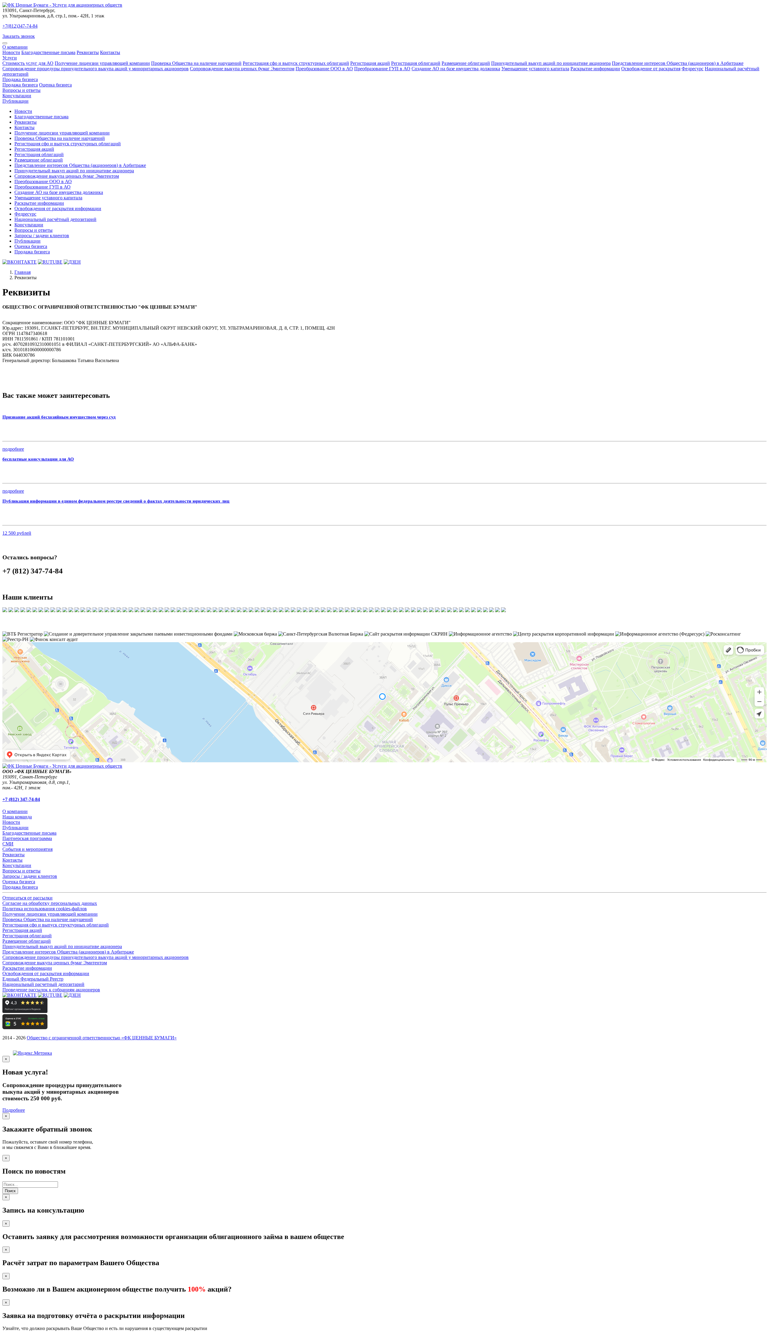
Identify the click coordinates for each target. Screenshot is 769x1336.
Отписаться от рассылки (27, 897)
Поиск (10, 1191)
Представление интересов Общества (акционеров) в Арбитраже (677, 63)
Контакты (110, 52)
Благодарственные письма (48, 52)
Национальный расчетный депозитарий (43, 984)
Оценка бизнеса (55, 84)
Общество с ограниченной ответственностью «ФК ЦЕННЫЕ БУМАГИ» (102, 1037)
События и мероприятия (27, 849)
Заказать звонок (18, 36)
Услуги (9, 57)
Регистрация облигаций (415, 63)
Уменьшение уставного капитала (535, 68)
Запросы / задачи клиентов (41, 235)
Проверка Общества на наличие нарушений (196, 63)
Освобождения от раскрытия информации (57, 208)
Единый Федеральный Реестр (32, 978)
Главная (22, 272)
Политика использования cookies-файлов (44, 908)
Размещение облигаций (466, 63)
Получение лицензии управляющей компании (102, 63)
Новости (11, 52)
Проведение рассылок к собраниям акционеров (51, 989)
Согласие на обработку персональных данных (49, 903)
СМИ (8, 843)
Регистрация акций (370, 63)
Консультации (16, 95)
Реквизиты (88, 52)
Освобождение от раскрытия (650, 68)
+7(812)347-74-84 (20, 26)
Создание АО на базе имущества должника (456, 68)
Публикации (15, 101)
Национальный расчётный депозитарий (55, 219)
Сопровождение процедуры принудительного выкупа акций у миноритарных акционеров (95, 68)
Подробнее (13, 1110)
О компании (15, 47)
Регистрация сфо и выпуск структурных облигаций (296, 63)
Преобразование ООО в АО (324, 68)
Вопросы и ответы (21, 90)
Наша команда (17, 816)
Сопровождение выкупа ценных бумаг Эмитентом (242, 68)
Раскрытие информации (595, 68)
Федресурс (693, 68)
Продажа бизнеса (20, 79)
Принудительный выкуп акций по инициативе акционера (551, 63)
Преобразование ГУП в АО (382, 68)
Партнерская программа (27, 838)
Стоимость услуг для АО (27, 63)
